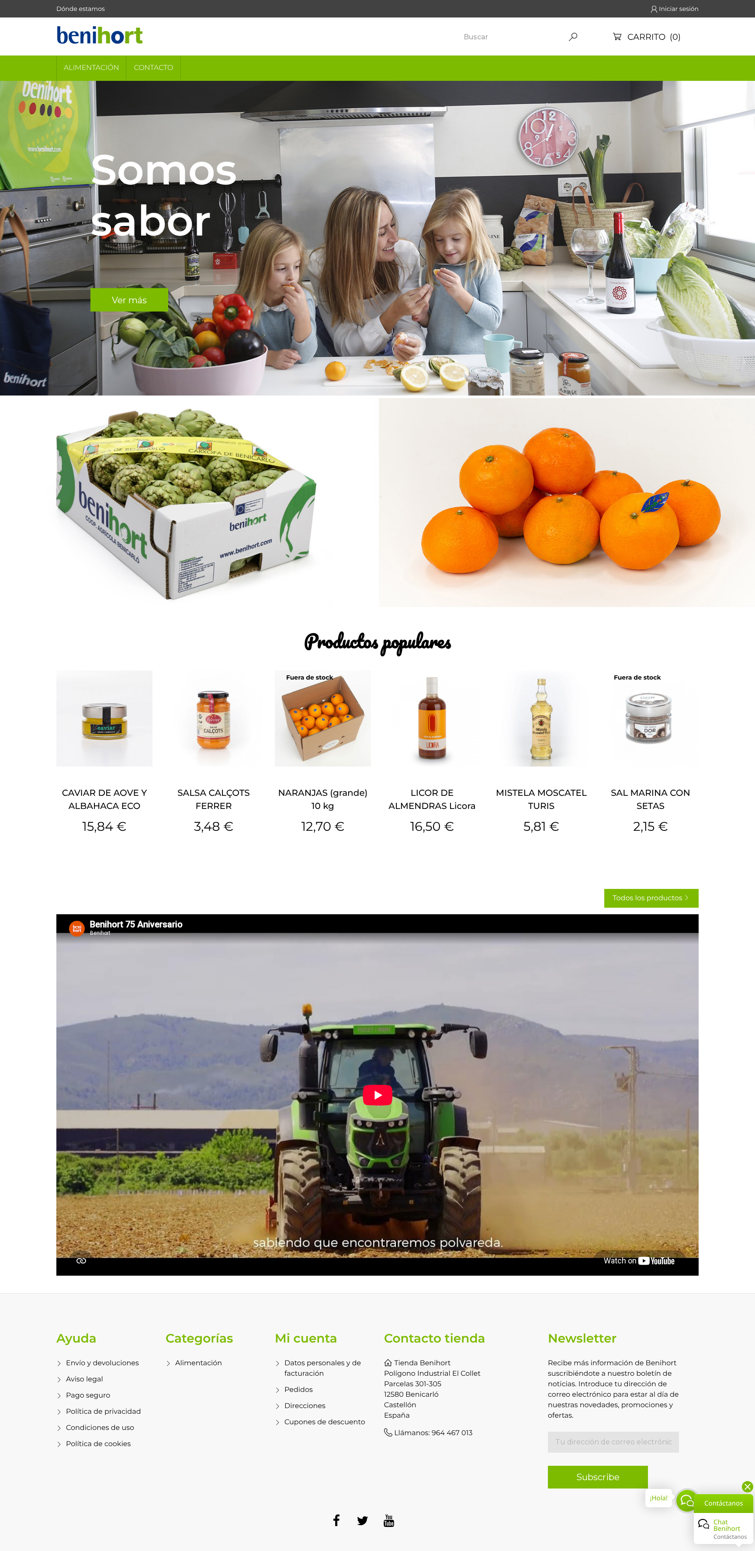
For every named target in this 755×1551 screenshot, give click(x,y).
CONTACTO (153, 68)
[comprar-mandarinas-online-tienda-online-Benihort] (567, 502)
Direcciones (305, 1406)
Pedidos (298, 1390)
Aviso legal (84, 1379)
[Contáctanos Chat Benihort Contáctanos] (687, 1501)
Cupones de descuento (324, 1422)
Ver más (129, 300)
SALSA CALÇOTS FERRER (213, 800)
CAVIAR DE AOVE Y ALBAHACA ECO (104, 800)
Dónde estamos (80, 9)
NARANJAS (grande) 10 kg (323, 800)
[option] (377, 238)
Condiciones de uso (100, 1428)
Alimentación (91, 68)
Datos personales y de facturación (322, 1368)
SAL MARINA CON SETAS (650, 800)
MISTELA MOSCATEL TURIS (541, 800)
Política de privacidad (103, 1412)
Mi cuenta (306, 1338)
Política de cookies (98, 1444)
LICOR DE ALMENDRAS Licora (431, 800)
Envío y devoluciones (102, 1363)
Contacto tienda (434, 1338)
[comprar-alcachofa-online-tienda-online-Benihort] (188, 502)
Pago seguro (88, 1395)
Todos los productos (651, 898)
